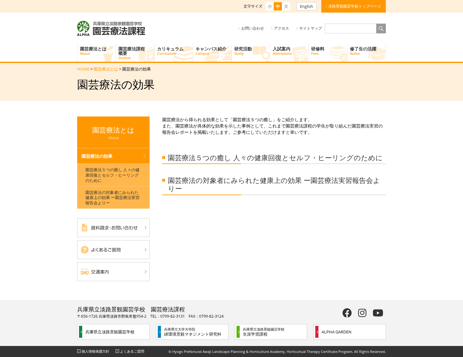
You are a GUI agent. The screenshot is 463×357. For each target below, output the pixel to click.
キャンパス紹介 (211, 51)
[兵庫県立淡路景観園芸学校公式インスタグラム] (362, 312)
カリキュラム (170, 51)
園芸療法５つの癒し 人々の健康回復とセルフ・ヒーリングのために (275, 157)
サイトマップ (310, 28)
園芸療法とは (93, 51)
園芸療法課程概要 (131, 53)
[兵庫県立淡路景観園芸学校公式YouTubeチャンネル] (378, 312)
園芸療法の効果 (97, 156)
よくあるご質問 (132, 351)
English (306, 6)
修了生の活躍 (363, 51)
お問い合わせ (252, 28)
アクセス (281, 28)
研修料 (317, 51)
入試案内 (282, 51)
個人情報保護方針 (95, 351)
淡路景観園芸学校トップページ (354, 6)
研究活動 (243, 51)
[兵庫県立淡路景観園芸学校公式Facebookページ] (347, 312)
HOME (83, 69)
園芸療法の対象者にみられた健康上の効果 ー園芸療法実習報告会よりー (274, 184)
